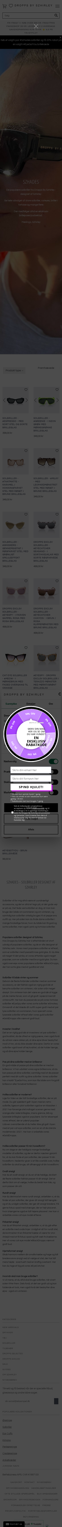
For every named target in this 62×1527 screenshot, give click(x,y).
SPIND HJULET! (31, 787)
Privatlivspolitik (37, 808)
